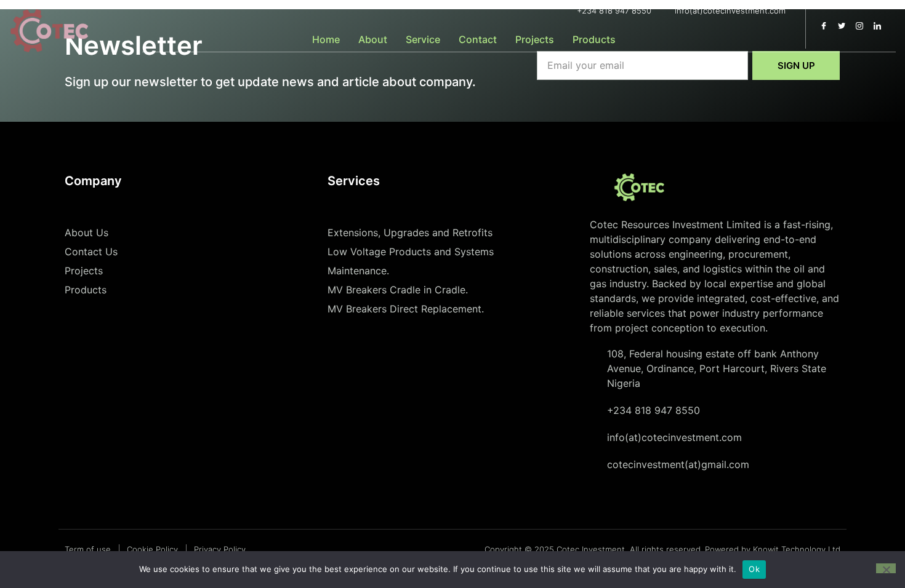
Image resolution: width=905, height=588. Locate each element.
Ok (754, 569)
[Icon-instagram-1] (859, 25)
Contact (478, 39)
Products (594, 39)
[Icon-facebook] (823, 25)
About (372, 39)
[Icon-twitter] (841, 25)
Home (326, 39)
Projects (534, 39)
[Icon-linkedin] (877, 25)
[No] (886, 568)
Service (423, 39)
